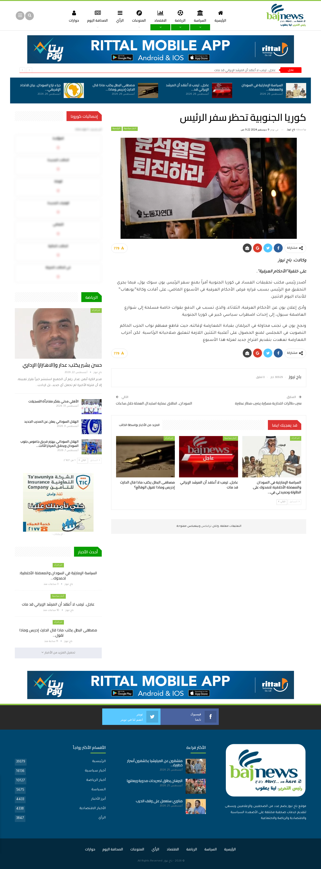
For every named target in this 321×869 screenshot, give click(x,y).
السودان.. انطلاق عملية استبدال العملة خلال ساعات (154, 403)
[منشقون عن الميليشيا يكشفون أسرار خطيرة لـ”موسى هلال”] (196, 766)
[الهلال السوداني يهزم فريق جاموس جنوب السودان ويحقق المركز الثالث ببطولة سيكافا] (92, 446)
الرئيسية (220, 20)
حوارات (74, 20)
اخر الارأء (296, 438)
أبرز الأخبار (98, 799)
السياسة (200, 20)
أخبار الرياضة (96, 780)
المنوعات (139, 20)
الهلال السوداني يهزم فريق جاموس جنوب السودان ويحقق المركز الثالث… (49, 443)
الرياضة (180, 20)
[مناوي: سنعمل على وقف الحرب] (196, 806)
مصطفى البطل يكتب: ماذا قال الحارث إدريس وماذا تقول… (58, 632)
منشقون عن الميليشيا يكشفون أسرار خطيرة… (155, 762)
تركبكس (205, 526)
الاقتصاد (160, 20)
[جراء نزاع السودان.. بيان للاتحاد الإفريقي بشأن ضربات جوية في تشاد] (74, 90)
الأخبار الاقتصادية (92, 808)
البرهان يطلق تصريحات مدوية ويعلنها (155, 780)
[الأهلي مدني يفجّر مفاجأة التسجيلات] (92, 406)
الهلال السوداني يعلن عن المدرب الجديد (51, 421)
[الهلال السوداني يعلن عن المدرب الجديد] (92, 426)
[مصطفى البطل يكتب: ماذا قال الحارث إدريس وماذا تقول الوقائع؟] (148, 90)
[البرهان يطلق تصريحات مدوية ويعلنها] (196, 786)
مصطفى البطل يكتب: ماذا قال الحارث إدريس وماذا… (114, 87)
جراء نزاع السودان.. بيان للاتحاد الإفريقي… (40, 87)
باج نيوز (168, 861)
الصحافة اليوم (97, 20)
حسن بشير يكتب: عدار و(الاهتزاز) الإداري (62, 365)
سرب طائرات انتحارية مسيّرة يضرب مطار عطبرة (268, 403)
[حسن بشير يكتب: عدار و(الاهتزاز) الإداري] (58, 333)
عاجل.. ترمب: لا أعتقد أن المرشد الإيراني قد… (187, 87)
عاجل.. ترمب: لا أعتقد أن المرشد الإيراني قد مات (245, 70)
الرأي (120, 20)
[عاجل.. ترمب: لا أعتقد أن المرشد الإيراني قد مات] (222, 90)
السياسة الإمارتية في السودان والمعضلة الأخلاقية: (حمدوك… (58, 575)
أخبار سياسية (130, 129)
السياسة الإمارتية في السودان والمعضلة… (262, 87)
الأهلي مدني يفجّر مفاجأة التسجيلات (53, 401)
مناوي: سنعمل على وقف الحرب (159, 801)
